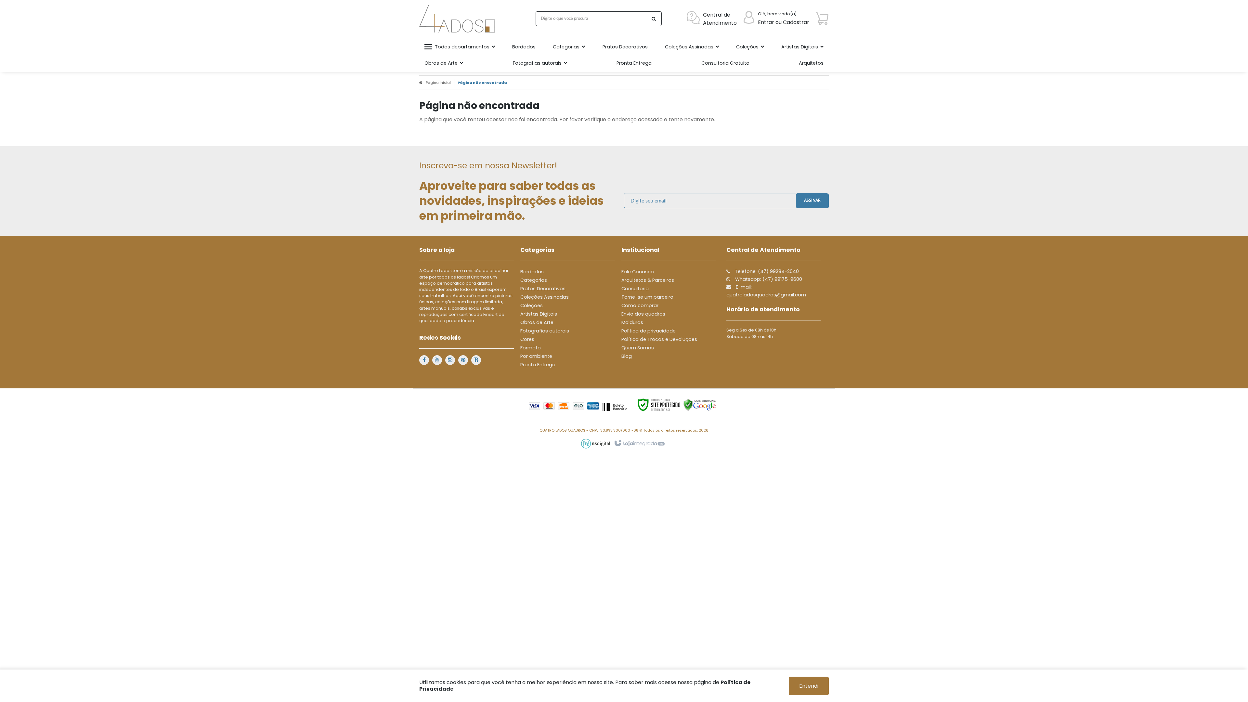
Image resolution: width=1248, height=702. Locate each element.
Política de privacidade (648, 331)
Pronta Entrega (537, 364)
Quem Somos (637, 347)
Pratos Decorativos (543, 288)
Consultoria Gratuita (725, 63)
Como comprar (639, 305)
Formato (530, 347)
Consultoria (635, 288)
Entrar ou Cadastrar (783, 22)
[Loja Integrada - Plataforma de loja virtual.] (639, 443)
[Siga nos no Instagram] (450, 360)
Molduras (632, 322)
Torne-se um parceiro (647, 297)
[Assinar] (812, 200)
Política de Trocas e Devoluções (659, 339)
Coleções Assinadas (544, 297)
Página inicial (438, 82)
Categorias (533, 280)
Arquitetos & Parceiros (647, 280)
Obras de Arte (536, 322)
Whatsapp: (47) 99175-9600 (768, 279)
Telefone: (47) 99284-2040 (766, 271)
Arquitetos (811, 63)
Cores (527, 339)
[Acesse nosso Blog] (476, 360)
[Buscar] (653, 19)
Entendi (808, 686)
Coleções (531, 305)
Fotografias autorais (544, 331)
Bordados (532, 271)
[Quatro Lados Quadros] (458, 18)
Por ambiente (536, 356)
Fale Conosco (637, 271)
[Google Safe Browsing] (699, 405)
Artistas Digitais (538, 314)
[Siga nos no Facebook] (424, 360)
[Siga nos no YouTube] (437, 360)
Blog (626, 356)
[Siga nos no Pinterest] (463, 360)
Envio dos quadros (643, 314)
